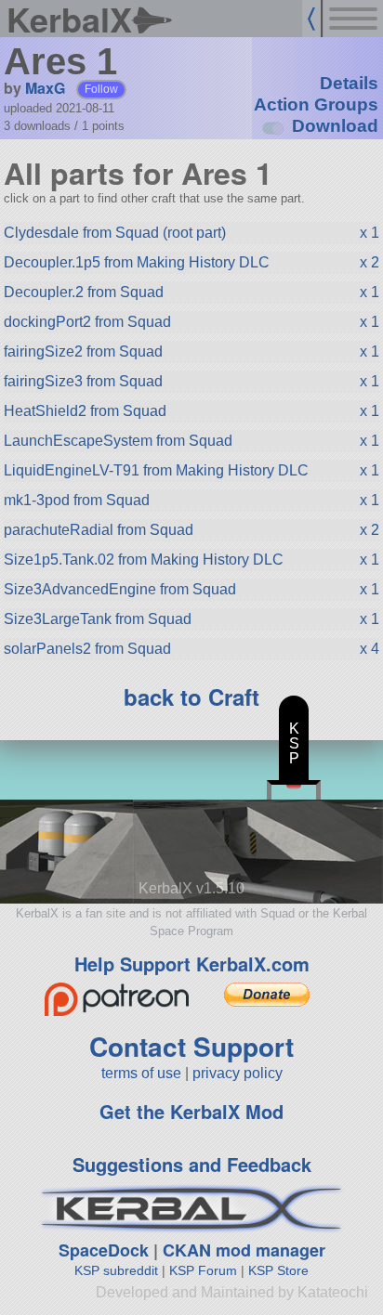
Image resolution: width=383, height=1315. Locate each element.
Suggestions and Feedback (192, 1164)
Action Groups (316, 104)
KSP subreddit (116, 1270)
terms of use (141, 1073)
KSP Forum (203, 1270)
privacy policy (237, 1073)
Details (349, 83)
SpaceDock (104, 1250)
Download (335, 126)
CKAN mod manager (244, 1250)
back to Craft (191, 696)
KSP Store (278, 1270)
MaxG (45, 87)
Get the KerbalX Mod (191, 1111)
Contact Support (191, 1046)
